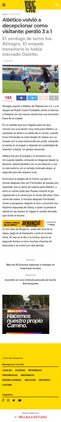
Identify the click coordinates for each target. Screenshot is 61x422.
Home (5, 14)
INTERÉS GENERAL (12, 379)
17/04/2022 (7, 60)
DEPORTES (15, 14)
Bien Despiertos (16, 358)
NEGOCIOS (30, 379)
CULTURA (7, 384)
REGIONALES (35, 370)
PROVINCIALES (10, 375)
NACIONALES (27, 375)
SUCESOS (20, 370)
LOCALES (7, 370)
